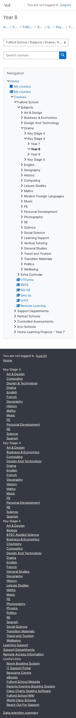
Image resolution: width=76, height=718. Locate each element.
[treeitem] (38, 206)
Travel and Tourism (20, 636)
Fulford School (28, 27)
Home (5, 27)
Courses (15, 27)
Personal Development (23, 424)
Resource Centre (19, 673)
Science (12, 434)
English (12, 392)
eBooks (12, 677)
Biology (12, 530)
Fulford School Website (23, 682)
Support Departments (19, 650)
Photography (16, 604)
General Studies (18, 571)
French (12, 397)
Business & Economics (23, 452)
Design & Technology (22, 383)
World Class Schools (21, 700)
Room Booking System (23, 663)
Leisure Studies (18, 585)
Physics (12, 608)
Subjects (40, 27)
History (12, 406)
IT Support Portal (19, 668)
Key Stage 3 (60, 27)
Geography (15, 401)
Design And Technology (24, 461)
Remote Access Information (23, 654)
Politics (12, 613)
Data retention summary (20, 713)
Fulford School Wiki (20, 695)
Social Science (17, 627)
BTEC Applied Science (23, 535)
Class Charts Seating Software (29, 691)
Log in (65, 5)
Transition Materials (21, 631)
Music (11, 415)
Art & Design (16, 374)
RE (8, 429)
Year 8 (71, 27)
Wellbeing (14, 640)
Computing (15, 379)
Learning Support (15, 645)
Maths (11, 411)
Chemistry (14, 544)
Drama (50, 27)
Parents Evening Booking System (31, 686)
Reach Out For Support (23, 705)
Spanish (12, 438)
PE (8, 420)
